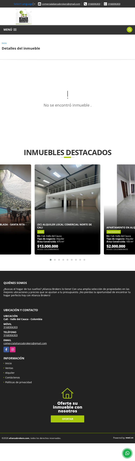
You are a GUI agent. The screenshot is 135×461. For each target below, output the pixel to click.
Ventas (9, 368)
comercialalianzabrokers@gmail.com (61, 3)
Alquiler (10, 372)
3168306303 (94, 3)
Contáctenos (12, 377)
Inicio (4, 43)
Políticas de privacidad (18, 382)
